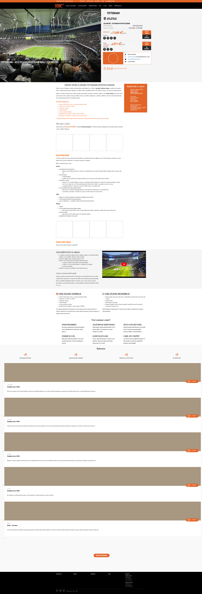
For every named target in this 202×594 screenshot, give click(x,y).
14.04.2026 (193, 519)
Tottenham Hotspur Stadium (121, 23)
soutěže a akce (90, 1)
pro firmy (97, 1)
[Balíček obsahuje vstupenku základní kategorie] (111, 38)
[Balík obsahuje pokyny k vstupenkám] (111, 49)
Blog (100, 5)
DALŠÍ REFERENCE (101, 555)
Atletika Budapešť (82, 5)
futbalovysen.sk (60, 1)
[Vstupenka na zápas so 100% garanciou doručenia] (104, 49)
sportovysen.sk (69, 1)
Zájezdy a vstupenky (71, 5)
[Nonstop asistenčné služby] (108, 49)
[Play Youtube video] (124, 264)
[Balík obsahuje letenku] (104, 38)
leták (117, 306)
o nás (102, 1)
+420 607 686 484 (110, 1)
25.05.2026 (193, 381)
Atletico (112, 18)
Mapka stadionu (134, 92)
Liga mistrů (107, 23)
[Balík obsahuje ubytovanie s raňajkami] (108, 38)
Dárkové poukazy (93, 5)
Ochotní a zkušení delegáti (136, 93)
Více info (58, 285)
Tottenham (113, 13)
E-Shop (105, 5)
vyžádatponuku (147, 32)
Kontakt (111, 5)
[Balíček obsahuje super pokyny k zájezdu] (114, 38)
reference (82, 1)
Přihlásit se (119, 5)
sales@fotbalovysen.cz (134, 59)
